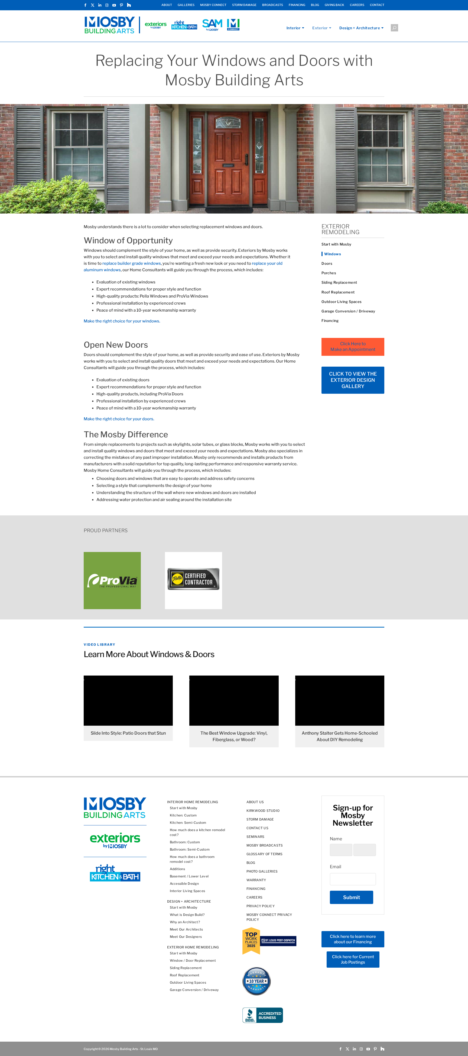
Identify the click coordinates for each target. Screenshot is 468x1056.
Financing (330, 320)
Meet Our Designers (186, 937)
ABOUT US (255, 802)
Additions (177, 869)
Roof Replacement (338, 292)
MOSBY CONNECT (213, 5)
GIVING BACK (334, 5)
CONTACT (377, 5)
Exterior (320, 28)
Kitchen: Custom (183, 815)
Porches (328, 273)
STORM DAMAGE (244, 5)
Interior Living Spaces (187, 891)
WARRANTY (256, 880)
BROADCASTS (272, 5)
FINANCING (297, 5)
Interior (294, 28)
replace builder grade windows (131, 263)
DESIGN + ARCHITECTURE (189, 901)
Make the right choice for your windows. (122, 321)
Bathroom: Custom (185, 842)
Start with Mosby (336, 244)
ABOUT (166, 5)
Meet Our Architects (186, 929)
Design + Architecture (359, 28)
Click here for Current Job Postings (353, 959)
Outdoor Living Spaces (341, 301)
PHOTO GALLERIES (262, 871)
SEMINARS (255, 837)
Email (335, 866)
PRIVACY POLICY (260, 906)
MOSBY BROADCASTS (264, 845)
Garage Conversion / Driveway (348, 311)
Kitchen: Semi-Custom (188, 823)
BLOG (315, 5)
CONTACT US (257, 828)
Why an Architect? (185, 922)
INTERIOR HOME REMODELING (192, 802)
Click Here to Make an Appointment (352, 346)
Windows (332, 254)
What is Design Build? (187, 915)
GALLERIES (186, 5)
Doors (326, 263)
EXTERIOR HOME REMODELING (193, 947)
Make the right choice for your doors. (119, 418)
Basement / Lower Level (189, 876)
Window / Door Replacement (193, 960)
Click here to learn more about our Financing (353, 939)
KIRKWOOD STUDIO (263, 811)
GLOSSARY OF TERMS (264, 854)
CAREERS (357, 5)
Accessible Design (184, 883)
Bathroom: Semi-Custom (190, 849)
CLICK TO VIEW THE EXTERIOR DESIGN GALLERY (353, 380)
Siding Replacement (339, 282)
